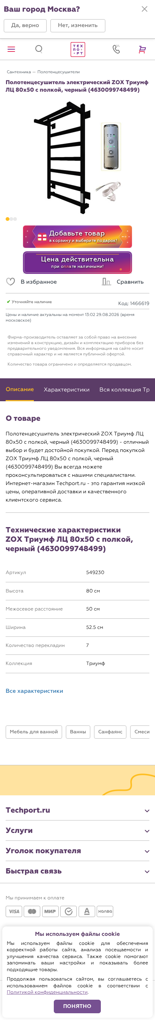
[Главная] (77, 49)
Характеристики (67, 389)
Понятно (77, 1006)
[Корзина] (143, 49)
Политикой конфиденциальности (47, 992)
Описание (20, 389)
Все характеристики (34, 691)
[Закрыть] (144, 9)
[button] (25, 25)
